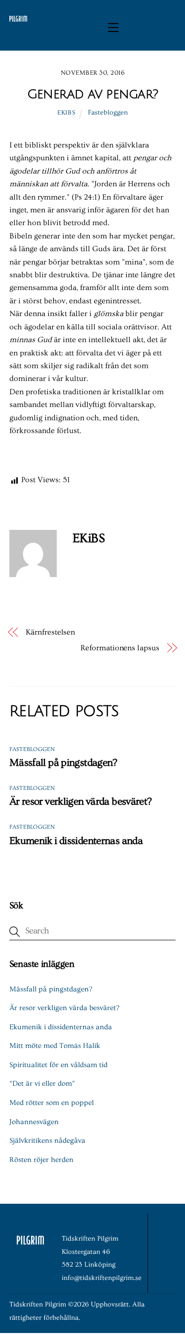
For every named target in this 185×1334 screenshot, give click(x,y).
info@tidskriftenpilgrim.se (102, 1278)
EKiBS (66, 112)
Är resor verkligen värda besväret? (80, 801)
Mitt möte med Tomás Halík (54, 1046)
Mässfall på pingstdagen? (63, 762)
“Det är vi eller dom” (42, 1083)
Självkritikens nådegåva (47, 1140)
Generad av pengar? (92, 94)
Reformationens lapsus (119, 647)
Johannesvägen (34, 1122)
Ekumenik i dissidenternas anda (76, 840)
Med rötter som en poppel (51, 1103)
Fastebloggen (108, 112)
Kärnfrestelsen (50, 632)
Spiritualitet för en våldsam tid (58, 1065)
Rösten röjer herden (41, 1160)
